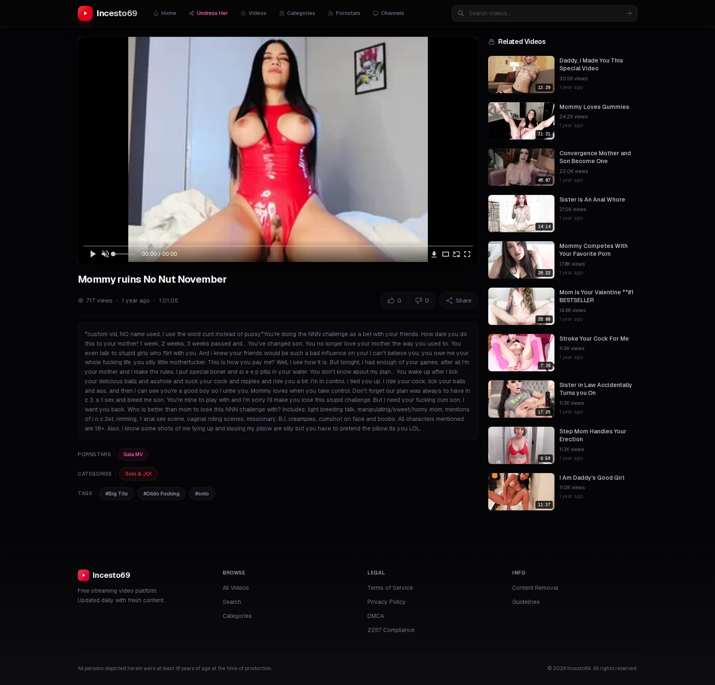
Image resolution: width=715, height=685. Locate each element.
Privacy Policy (386, 602)
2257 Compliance (391, 630)
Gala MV (133, 454)
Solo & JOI (138, 473)
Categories (301, 13)
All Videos (236, 587)
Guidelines (526, 602)
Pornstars (348, 13)
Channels (392, 13)
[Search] (629, 13)
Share (464, 300)
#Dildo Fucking (162, 493)
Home (168, 13)
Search (232, 602)
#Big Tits (117, 493)
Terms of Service (390, 587)
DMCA (375, 616)
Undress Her (212, 13)
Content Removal (535, 587)
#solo (202, 493)
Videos (257, 13)
